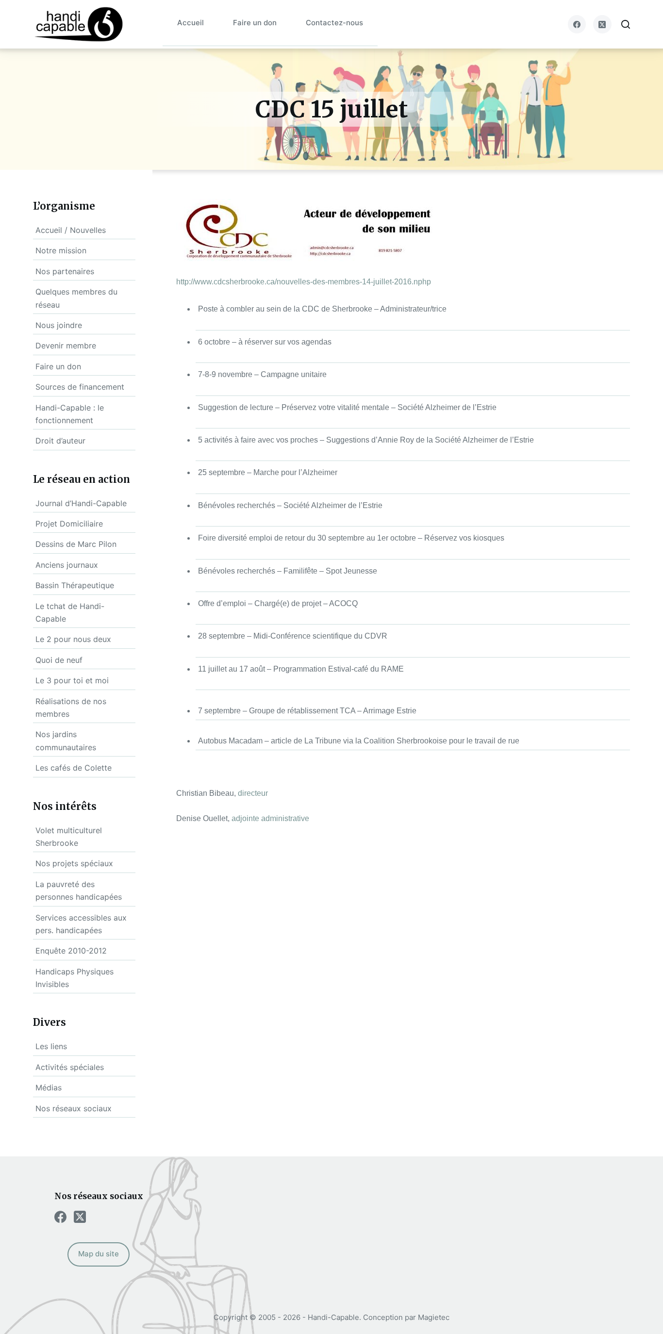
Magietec (433, 1317)
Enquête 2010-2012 (71, 950)
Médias (48, 1087)
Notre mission (60, 250)
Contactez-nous (334, 22)
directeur (253, 793)
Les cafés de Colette (73, 768)
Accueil (190, 22)
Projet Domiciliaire (69, 523)
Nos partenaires (64, 271)
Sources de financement (79, 387)
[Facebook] (577, 24)
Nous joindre (58, 325)
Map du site (98, 1253)
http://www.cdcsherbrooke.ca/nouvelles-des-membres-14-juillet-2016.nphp (303, 282)
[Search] (625, 24)
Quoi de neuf (59, 660)
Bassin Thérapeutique (74, 585)
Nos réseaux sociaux (73, 1108)
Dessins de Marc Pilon (75, 544)
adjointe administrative (270, 818)
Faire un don (255, 22)
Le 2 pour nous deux (73, 639)
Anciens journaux (66, 565)
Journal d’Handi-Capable (81, 503)
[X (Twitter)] (602, 24)
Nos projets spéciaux (74, 863)
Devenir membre (65, 345)
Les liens (51, 1046)
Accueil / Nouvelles (70, 230)
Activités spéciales (69, 1067)
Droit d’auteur (60, 440)
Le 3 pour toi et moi (72, 680)
